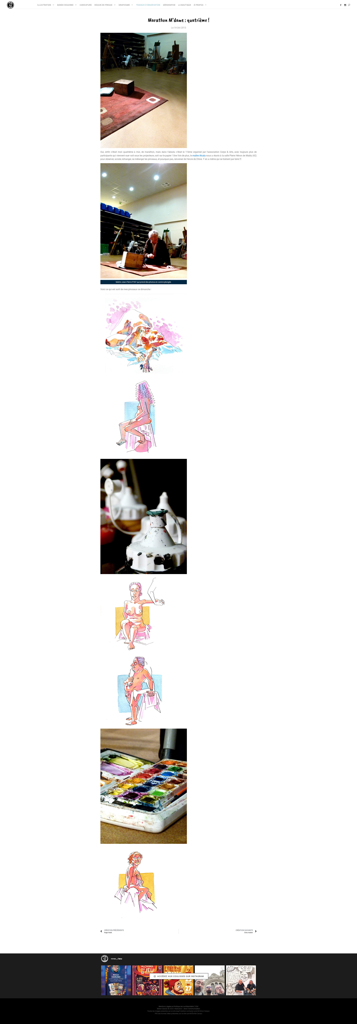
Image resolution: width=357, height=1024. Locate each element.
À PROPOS (198, 5)
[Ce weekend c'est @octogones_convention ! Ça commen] (116, 980)
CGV (196, 1006)
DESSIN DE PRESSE (103, 5)
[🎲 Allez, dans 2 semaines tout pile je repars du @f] (178, 980)
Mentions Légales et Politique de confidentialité (176, 1006)
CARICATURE (86, 5)
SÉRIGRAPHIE (169, 5)
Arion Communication (192, 1009)
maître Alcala (198, 155)
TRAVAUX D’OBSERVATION (148, 5)
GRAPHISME (124, 5)
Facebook (341, 5)
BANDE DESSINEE (65, 5)
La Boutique (184, 5)
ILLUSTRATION (44, 5)
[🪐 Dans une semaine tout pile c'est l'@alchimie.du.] (147, 980)
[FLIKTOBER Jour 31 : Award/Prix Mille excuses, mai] (241, 980)
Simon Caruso (162, 1009)
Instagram (345, 5)
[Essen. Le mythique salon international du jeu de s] (210, 980)
